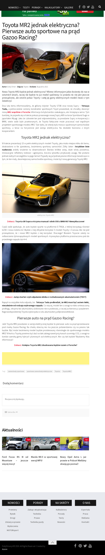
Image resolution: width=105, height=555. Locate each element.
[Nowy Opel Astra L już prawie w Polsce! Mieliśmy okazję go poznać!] (74, 443)
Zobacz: (45, 221)
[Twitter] (88, 7)
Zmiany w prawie (12, 522)
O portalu (85, 509)
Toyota (57, 371)
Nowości (61, 522)
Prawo (37, 518)
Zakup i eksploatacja (37, 509)
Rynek (12, 513)
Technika (37, 513)
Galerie (68, 7)
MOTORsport (13, 530)
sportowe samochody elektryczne (39, 371)
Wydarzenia (12, 526)
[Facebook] (79, 7)
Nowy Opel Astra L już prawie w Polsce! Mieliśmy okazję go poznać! (73, 460)
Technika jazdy (37, 522)
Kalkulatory (52, 7)
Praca (85, 513)
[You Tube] (92, 7)
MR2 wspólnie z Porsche (18, 112)
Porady (61, 513)
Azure (4, 549)
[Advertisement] (52, 358)
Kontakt (85, 522)
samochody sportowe (16, 371)
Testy (61, 518)
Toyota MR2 (67, 371)
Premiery (13, 509)
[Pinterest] (84, 7)
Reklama (85, 518)
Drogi (12, 518)
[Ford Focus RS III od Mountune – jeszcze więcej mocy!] (16, 443)
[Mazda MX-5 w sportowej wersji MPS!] (45, 443)
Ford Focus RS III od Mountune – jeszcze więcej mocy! (15, 460)
